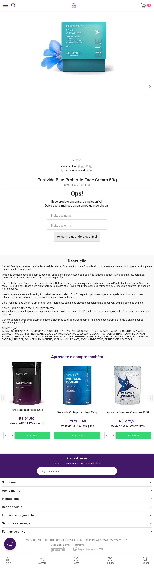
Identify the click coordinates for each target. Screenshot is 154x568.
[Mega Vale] (73, 5)
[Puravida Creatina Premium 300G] (127, 400)
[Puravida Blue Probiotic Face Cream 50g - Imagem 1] (77, 48)
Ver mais (77, 435)
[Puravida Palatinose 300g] (26, 400)
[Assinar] (113, 471)
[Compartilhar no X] (86, 166)
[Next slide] (149, 87)
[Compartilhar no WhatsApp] (82, 166)
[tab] (74, 160)
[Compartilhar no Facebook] (78, 166)
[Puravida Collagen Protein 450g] (77, 400)
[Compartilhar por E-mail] (90, 166)
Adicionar (32, 435)
